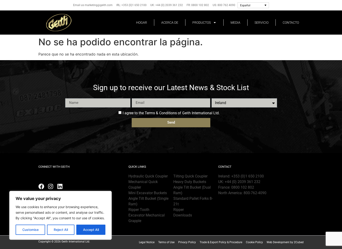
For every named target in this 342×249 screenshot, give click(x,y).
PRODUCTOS (201, 22)
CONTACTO (291, 22)
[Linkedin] (60, 186)
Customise (30, 230)
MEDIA (235, 22)
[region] (60, 215)
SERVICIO (261, 22)
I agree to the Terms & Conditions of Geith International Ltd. (171, 113)
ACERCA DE (169, 22)
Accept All (91, 230)
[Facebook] (41, 186)
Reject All (61, 230)
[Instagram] (51, 186)
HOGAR (141, 22)
